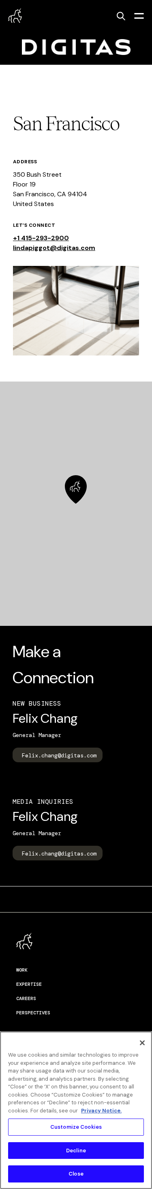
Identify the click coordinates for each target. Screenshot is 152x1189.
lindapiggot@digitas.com (54, 248)
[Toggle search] (121, 16)
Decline (76, 1150)
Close (76, 1173)
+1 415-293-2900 (41, 238)
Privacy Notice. (101, 1110)
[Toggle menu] (139, 15)
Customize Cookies (76, 1126)
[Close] (142, 1043)
